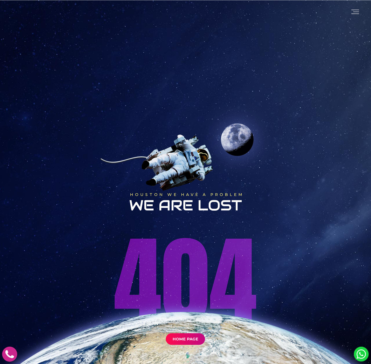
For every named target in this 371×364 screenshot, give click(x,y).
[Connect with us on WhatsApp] (361, 359)
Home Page (185, 339)
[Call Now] (9, 359)
